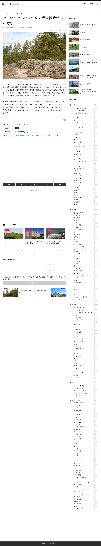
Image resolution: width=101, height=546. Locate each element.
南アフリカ (85, 299)
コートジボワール (85, 249)
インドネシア (85, 127)
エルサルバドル (85, 320)
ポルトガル (85, 484)
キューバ (85, 324)
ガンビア (85, 234)
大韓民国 (85, 202)
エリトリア (85, 225)
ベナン (85, 278)
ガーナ (85, 237)
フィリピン (85, 178)
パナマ (85, 358)
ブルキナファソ (85, 275)
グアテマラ (85, 327)
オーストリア (85, 427)
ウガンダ (85, 218)
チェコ (85, 456)
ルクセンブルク (85, 501)
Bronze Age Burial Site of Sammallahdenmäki (33, 135)
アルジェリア (85, 213)
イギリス (85, 415)
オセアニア (84, 382)
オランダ (85, 424)
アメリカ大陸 (84, 304)
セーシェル (85, 261)
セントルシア (85, 341)
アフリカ (84, 209)
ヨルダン (85, 190)
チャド (85, 266)
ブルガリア (85, 475)
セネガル (85, 258)
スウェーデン (85, 444)
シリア (85, 149)
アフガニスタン (85, 111)
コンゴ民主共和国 (85, 246)
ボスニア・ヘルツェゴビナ (85, 482)
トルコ (85, 163)
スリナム (85, 336)
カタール (85, 139)
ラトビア (85, 496)
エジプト (85, 220)
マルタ (85, 489)
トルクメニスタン (85, 161)
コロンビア (85, 332)
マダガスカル (85, 282)
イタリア (85, 417)
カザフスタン (85, 137)
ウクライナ (85, 419)
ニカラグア (85, 351)
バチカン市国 (85, 468)
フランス (85, 472)
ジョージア (85, 439)
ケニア (85, 242)
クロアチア (85, 434)
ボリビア (85, 375)
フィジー (85, 395)
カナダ (85, 322)
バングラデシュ (85, 168)
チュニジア (85, 268)
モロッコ (85, 290)
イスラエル (85, 118)
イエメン (85, 115)
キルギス (85, 144)
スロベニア (85, 451)
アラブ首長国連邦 (85, 113)
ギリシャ (85, 431)
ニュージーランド (85, 391)
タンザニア (85, 263)
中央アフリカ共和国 (85, 297)
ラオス (85, 192)
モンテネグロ (85, 494)
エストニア (85, 422)
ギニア (85, 239)
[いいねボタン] (64, 120)
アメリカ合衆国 (85, 308)
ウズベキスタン (85, 130)
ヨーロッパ (7, 13)
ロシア (85, 506)
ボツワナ (85, 280)
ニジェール (85, 273)
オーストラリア (85, 386)
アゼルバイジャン (85, 108)
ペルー (85, 370)
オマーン (85, 135)
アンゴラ (85, 215)
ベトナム (85, 180)
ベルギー (85, 480)
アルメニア (85, 410)
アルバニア (85, 407)
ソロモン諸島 (85, 388)
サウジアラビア (85, 147)
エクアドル (85, 317)
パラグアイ (85, 361)
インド (85, 125)
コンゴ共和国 (85, 244)
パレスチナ (85, 175)
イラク (85, 120)
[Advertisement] (34, 159)
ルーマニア (85, 504)
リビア (85, 292)
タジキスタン (85, 159)
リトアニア (85, 499)
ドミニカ (85, 346)
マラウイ (85, 285)
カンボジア (85, 142)
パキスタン (85, 173)
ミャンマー (85, 185)
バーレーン (85, 171)
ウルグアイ (85, 315)
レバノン (85, 195)
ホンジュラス (85, 373)
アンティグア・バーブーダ (85, 312)
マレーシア (85, 183)
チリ (85, 344)
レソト (85, 295)
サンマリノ (85, 436)
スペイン (85, 446)
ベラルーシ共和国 (85, 477)
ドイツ (85, 460)
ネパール (85, 166)
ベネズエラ (85, 365)
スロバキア (85, 448)
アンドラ (85, 412)
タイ (85, 156)
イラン (85, 123)
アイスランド (85, 403)
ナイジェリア (85, 270)
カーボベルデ (85, 230)
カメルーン (85, 227)
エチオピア (85, 222)
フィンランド (18, 13)
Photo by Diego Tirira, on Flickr (34, 80)
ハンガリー (85, 465)
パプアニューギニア (85, 393)
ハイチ (85, 353)
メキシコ (85, 377)
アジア (84, 105)
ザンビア (85, 251)
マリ (85, 287)
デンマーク (85, 458)
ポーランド (85, 487)
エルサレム (85, 132)
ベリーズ (85, 368)
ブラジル (85, 363)
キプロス (85, 429)
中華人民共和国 (85, 197)
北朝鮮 (85, 200)
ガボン (85, 232)
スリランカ (85, 154)
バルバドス (85, 356)
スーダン (85, 256)
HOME (84, 4)
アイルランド (85, 405)
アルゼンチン (85, 310)
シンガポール (85, 151)
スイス (85, 441)
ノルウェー (85, 463)
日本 (85, 204)
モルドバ (85, 492)
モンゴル (85, 188)
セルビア (85, 453)
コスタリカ (85, 329)
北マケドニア (85, 508)
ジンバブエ (85, 254)
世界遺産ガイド (10, 4)
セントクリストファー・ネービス (85, 339)
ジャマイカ (85, 334)
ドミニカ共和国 (85, 349)
